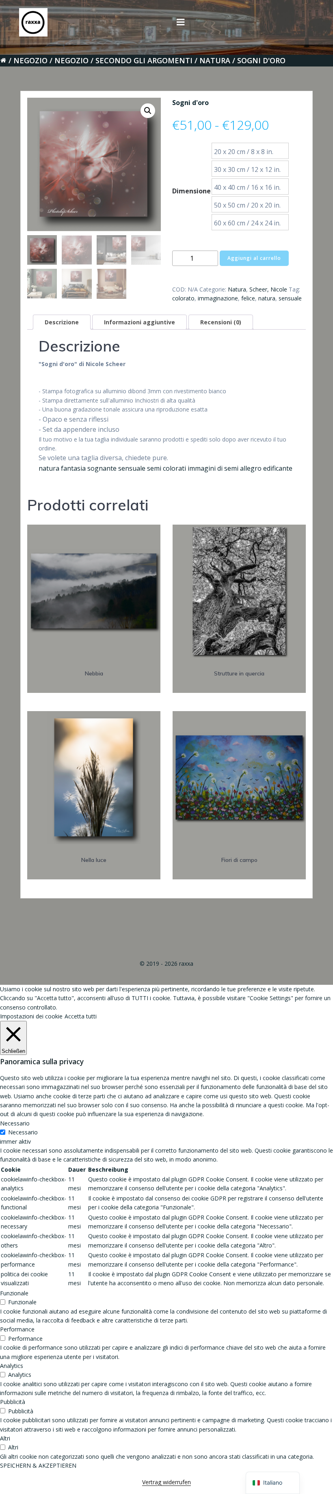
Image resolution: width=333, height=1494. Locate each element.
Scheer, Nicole (268, 289)
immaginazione (218, 298)
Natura (214, 60)
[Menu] (181, 22)
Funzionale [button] (14, 1293)
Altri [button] (5, 1438)
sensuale (290, 298)
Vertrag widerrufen (166, 1482)
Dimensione (191, 190)
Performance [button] (17, 1329)
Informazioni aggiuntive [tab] (139, 322)
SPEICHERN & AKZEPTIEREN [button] (38, 1465)
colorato (183, 298)
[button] (148, 110)
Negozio (30, 60)
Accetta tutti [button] (81, 1016)
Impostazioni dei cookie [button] (31, 1016)
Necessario (23, 1132)
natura (266, 298)
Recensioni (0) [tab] (220, 322)
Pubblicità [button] (12, 1402)
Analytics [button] (11, 1366)
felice (248, 298)
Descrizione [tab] (62, 322)
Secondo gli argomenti (143, 60)
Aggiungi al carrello (254, 258)
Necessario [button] (15, 1123)
